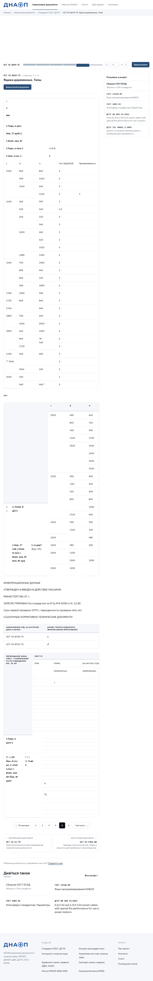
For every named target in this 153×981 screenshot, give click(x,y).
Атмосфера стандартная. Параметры (28, 905)
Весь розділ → (92, 875)
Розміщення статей (127, 963)
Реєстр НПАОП (69, 4)
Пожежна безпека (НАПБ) (91, 971)
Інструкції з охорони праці (55, 953)
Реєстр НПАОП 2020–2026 (55, 971)
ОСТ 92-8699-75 (12, 75)
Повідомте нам (55, 863)
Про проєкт (98, 4)
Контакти (113, 4)
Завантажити (140, 64)
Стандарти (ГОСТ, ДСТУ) (49, 12)
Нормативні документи (45, 4)
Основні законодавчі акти (91, 948)
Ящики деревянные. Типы (22, 80)
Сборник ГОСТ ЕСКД (18, 884)
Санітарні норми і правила (91, 962)
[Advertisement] (76, 38)
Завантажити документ (17, 87)
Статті (85, 4)
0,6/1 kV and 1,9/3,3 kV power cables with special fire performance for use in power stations (77, 908)
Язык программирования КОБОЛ (74, 889)
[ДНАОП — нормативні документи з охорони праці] (16, 4)
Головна (7, 12)
